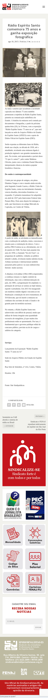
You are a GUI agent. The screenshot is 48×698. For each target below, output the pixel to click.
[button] (8, 696)
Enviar (38, 627)
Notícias (23, 42)
